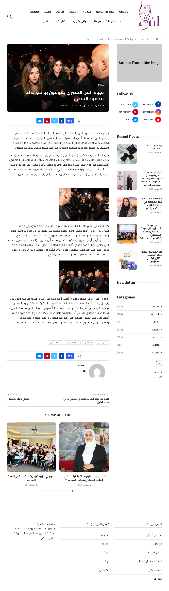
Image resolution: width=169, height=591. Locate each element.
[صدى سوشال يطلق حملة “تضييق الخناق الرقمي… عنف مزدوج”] (127, 260)
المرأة (42, 528)
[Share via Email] (39, 120)
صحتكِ (47, 11)
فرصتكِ (96, 21)
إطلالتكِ (124, 21)
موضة (105, 552)
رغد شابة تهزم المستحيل (154, 147)
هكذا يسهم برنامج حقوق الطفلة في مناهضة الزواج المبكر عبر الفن (152, 203)
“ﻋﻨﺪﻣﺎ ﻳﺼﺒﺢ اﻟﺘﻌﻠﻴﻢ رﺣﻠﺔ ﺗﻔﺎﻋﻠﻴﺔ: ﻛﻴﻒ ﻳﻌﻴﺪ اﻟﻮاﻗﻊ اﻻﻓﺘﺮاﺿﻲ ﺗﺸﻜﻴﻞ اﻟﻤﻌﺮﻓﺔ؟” (84, 478)
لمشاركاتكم (61, 21)
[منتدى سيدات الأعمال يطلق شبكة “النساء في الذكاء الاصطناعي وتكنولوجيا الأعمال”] (127, 233)
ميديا (88, 11)
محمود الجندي (55, 342)
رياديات (73, 11)
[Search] (10, 16)
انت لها (34, 528)
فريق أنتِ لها (155, 552)
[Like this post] (69, 120)
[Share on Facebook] (61, 120)
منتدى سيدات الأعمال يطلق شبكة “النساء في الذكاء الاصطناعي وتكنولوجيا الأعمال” (151, 232)
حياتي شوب (80, 21)
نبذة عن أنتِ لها (105, 11)
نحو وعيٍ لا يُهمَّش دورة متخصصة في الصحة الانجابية (31, 478)
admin (101, 105)
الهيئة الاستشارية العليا (150, 561)
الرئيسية (124, 11)
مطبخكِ (34, 11)
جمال (26, 528)
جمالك (105, 543)
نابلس (52, 538)
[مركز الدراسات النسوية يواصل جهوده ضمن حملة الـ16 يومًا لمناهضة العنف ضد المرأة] (127, 180)
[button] (11, 457)
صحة (52, 533)
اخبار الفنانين (102, 342)
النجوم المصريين (72, 342)
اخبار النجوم (88, 342)
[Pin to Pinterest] (47, 120)
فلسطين (43, 533)
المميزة (138, 314)
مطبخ (25, 533)
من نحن (158, 543)
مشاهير (33, 533)
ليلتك (106, 561)
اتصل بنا (44, 21)
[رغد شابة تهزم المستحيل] (127, 154)
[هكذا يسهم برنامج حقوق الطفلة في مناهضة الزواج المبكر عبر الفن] (127, 207)
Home (159, 38)
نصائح (44, 538)
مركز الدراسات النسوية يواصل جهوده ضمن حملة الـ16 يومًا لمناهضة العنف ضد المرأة (151, 179)
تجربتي (60, 11)
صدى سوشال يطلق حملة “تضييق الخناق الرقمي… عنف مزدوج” (151, 256)
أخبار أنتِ (104, 535)
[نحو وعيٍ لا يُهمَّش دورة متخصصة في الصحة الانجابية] (31, 447)
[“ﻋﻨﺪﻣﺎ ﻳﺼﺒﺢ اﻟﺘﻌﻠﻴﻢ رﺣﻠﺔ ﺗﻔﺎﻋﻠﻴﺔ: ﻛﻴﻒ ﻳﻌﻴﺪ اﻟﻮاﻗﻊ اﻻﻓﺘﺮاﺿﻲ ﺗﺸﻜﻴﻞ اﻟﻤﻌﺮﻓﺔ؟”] (84, 447)
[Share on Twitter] (54, 120)
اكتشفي (104, 569)
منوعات (110, 21)
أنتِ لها (51, 528)
